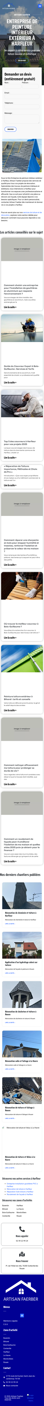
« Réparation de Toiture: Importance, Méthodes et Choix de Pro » (20, 469)
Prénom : (25, 83)
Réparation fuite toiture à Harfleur (20, 1192)
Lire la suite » (10, 307)
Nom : (7, 83)
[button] (40, 6)
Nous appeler (22, 1236)
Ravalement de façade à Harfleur (20, 1194)
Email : (7, 93)
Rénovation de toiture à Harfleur (19, 1189)
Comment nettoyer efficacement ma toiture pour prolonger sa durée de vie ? (21, 768)
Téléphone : (9, 103)
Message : (9, 113)
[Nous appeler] (22, 1229)
